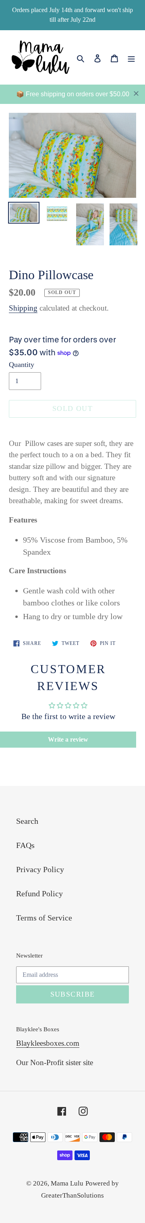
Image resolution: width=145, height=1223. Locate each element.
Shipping (23, 308)
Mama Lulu (67, 1183)
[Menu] (131, 57)
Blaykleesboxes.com (47, 1043)
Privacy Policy (40, 869)
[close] (136, 93)
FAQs (25, 845)
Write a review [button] (68, 739)
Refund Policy (39, 893)
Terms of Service (44, 917)
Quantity (21, 365)
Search (27, 821)
